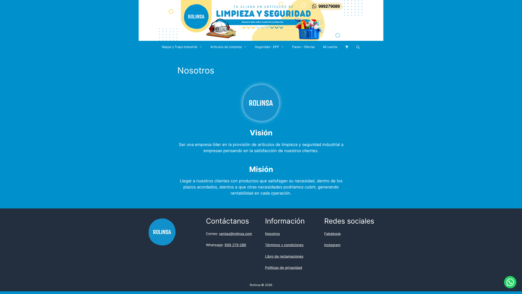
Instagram (332, 245)
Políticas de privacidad (283, 268)
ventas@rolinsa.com (235, 234)
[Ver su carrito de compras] (346, 47)
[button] (510, 282)
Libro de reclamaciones (284, 256)
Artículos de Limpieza (226, 47)
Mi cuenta (330, 47)
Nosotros (272, 234)
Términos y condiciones (284, 245)
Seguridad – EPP (267, 47)
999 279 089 (235, 245)
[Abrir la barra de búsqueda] (358, 47)
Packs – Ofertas (303, 47)
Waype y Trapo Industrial (179, 47)
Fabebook (332, 234)
